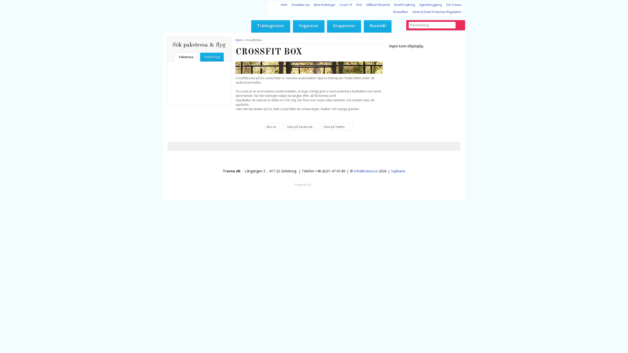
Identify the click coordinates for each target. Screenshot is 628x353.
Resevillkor (400, 12)
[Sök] (460, 25)
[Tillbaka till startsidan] (172, 2)
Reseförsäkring (404, 5)
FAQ (359, 5)
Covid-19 (346, 5)
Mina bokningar (324, 5)
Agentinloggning (430, 5)
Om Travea (453, 5)
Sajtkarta (398, 171)
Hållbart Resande (378, 5)
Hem (284, 5)
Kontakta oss (301, 5)
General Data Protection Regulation (436, 12)
